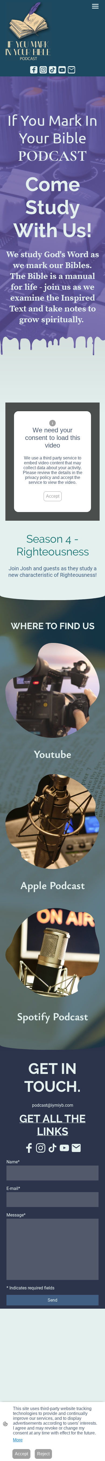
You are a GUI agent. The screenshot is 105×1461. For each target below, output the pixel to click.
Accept (52, 496)
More (18, 1440)
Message (16, 1215)
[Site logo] (28, 31)
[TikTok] (52, 69)
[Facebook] (33, 69)
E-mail (13, 1188)
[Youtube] (62, 69)
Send (52, 1300)
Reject (43, 1454)
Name (13, 1161)
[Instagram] (43, 69)
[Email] (71, 69)
